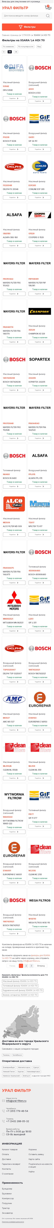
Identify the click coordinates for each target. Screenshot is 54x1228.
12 (3, 52)
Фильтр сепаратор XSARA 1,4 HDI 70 (20, 995)
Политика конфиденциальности (13, 1222)
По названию (8, 47)
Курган (21, 1071)
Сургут (36, 1067)
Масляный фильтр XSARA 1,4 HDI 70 (20, 981)
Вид (39, 47)
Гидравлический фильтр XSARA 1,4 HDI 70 (22, 990)
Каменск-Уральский (11, 1076)
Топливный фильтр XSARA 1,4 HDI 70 (20, 986)
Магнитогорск (24, 1067)
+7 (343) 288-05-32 (17, 1121)
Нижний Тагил (9, 1071)
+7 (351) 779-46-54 (17, 1111)
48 (16, 52)
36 (10, 52)
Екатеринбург (9, 1067)
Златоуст (26, 1076)
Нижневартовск (33, 1071)
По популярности (25, 47)
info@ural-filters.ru (31, 961)
